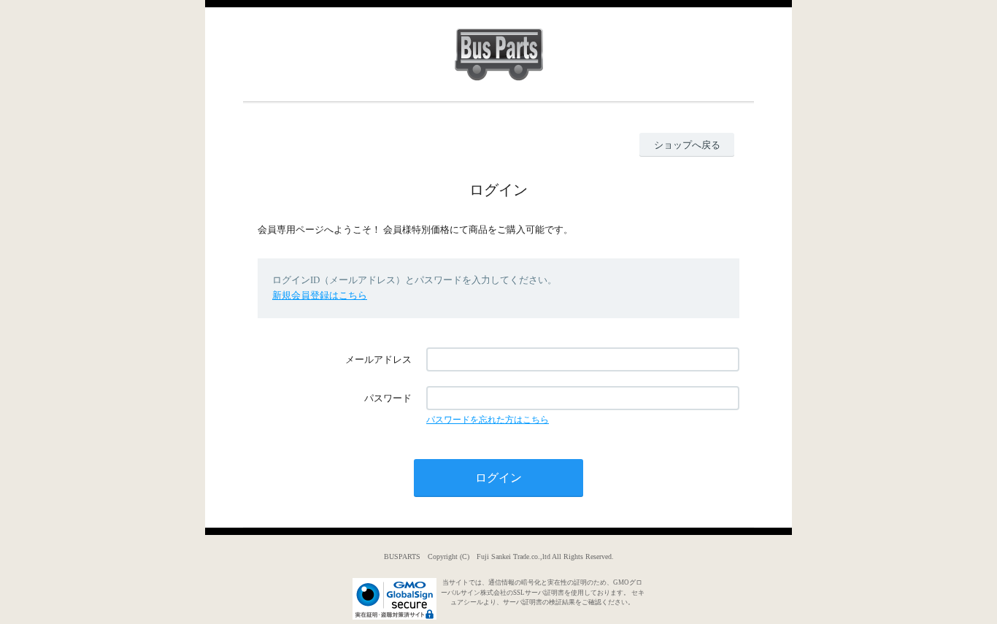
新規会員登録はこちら (319, 295)
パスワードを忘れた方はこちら (487, 420)
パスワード (388, 398)
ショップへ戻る (687, 144)
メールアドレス (378, 359)
